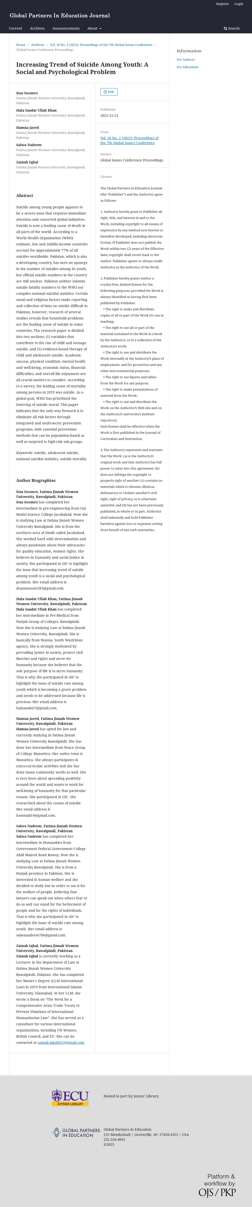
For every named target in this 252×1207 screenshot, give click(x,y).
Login (239, 3)
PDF (110, 92)
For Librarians (187, 67)
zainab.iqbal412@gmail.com (61, 1042)
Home (20, 44)
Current (15, 28)
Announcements (65, 28)
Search (233, 28)
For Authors (186, 59)
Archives (37, 28)
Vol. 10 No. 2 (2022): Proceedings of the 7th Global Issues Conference (101, 44)
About (92, 28)
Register (222, 3)
